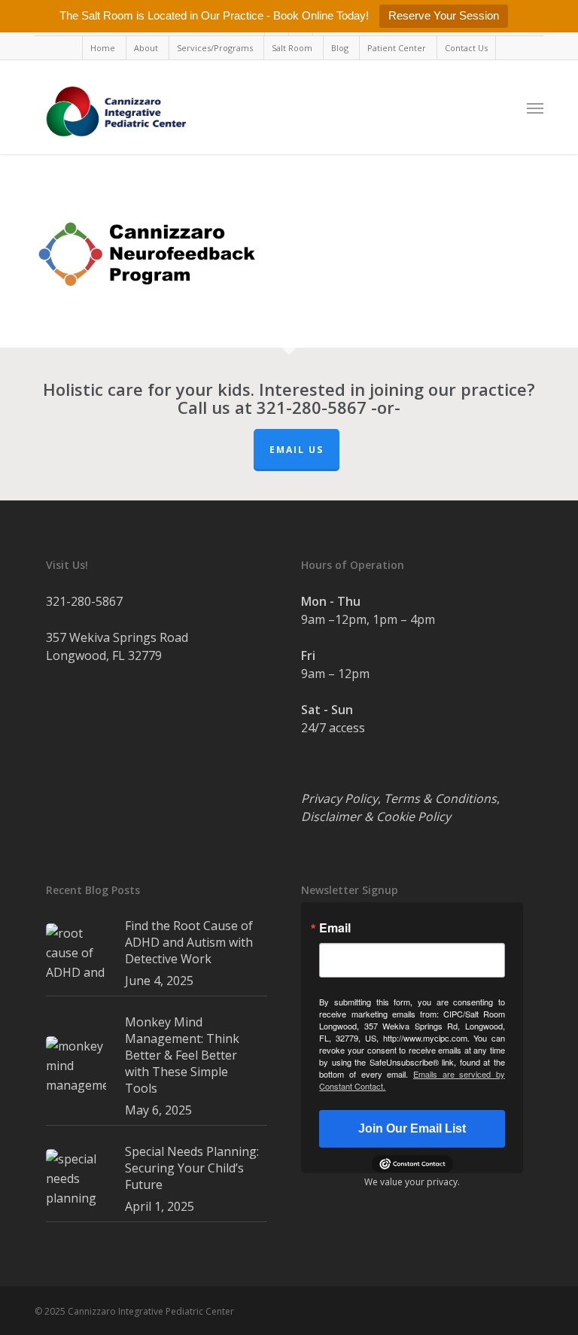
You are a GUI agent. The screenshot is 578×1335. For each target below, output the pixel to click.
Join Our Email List (412, 1128)
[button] (535, 107)
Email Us (296, 449)
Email (335, 928)
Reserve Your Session (443, 15)
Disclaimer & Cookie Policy (376, 816)
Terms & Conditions (440, 798)
